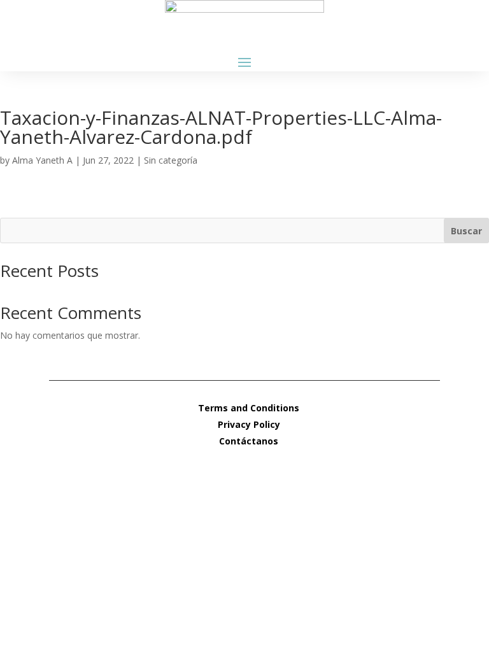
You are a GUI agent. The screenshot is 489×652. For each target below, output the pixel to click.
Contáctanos (248, 441)
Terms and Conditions (248, 408)
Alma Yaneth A (42, 160)
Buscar (466, 231)
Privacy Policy (249, 424)
